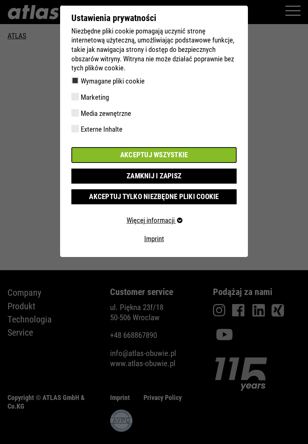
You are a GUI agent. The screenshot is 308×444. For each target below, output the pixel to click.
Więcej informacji (151, 220)
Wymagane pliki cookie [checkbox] (113, 81)
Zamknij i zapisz (154, 176)
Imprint (154, 238)
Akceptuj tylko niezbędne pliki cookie (154, 196)
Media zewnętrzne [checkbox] (106, 113)
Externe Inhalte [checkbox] (101, 129)
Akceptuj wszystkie (154, 155)
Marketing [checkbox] (95, 97)
